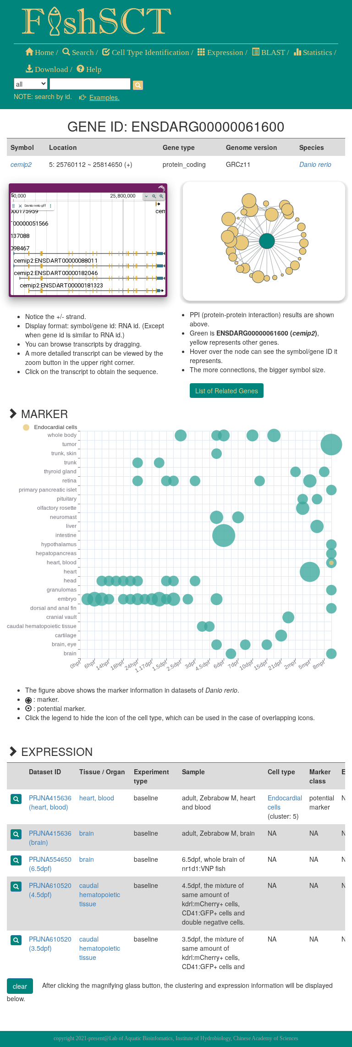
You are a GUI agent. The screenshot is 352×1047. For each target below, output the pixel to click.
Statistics (316, 52)
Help (93, 69)
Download (50, 69)
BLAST (272, 52)
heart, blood (96, 797)
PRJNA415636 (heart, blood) (50, 802)
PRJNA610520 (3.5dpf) (50, 943)
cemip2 (21, 164)
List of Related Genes (226, 390)
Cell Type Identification (149, 52)
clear (20, 986)
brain (86, 833)
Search (82, 52)
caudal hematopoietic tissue (99, 894)
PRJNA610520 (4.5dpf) (50, 890)
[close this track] (20, 206)
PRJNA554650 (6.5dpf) (50, 863)
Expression (224, 52)
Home (43, 52)
